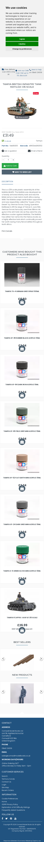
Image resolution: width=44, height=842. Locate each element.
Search (5, 776)
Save (36, 93)
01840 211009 (7, 748)
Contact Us (6, 782)
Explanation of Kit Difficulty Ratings (16, 807)
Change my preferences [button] (22, 49)
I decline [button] (22, 44)
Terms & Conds (8, 779)
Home (4, 801)
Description (7, 181)
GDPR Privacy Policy (10, 804)
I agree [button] (22, 39)
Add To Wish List (23, 172)
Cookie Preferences (10, 798)
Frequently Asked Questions (13, 810)
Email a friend (36, 151)
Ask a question (10, 151)
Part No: (5, 146)
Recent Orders (8, 790)
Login (4, 784)
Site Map (5, 787)
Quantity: (6, 156)
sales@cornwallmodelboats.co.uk (16, 756)
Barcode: (24, 146)
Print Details (7, 231)
